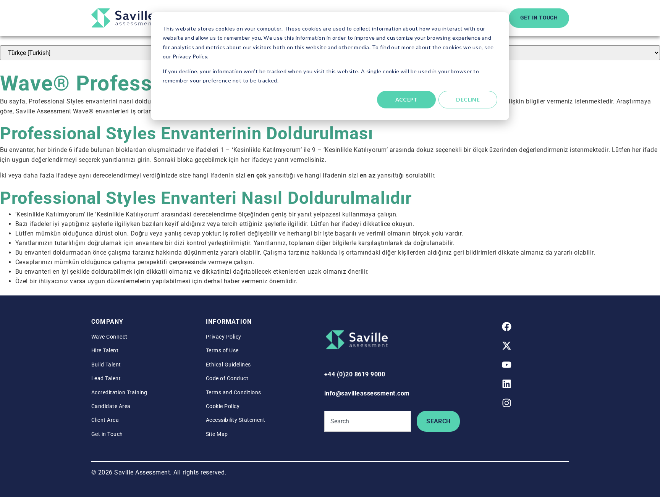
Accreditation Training (119, 392)
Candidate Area (111, 406)
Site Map (217, 434)
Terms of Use (222, 350)
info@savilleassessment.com (366, 393)
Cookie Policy (222, 406)
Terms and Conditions (233, 392)
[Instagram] (506, 403)
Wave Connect (109, 337)
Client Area (105, 420)
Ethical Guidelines (228, 364)
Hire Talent (104, 350)
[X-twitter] (506, 345)
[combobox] (367, 421)
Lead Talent (106, 378)
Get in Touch (107, 434)
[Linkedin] (506, 384)
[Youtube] (506, 364)
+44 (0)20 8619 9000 (354, 374)
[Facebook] (506, 326)
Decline (468, 99)
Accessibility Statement (235, 420)
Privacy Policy (223, 337)
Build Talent (106, 364)
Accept (406, 99)
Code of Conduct (227, 378)
